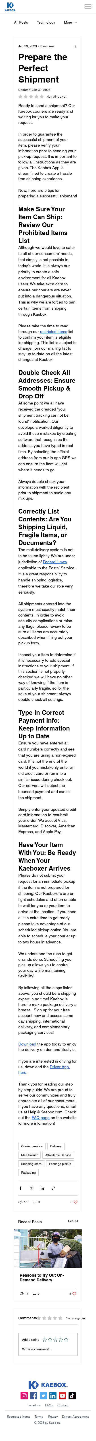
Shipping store (31, 1164)
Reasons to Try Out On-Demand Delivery (42, 1277)
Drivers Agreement (75, 1416)
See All (73, 1221)
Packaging (28, 1172)
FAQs (49, 1405)
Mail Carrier (29, 1155)
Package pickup (60, 1164)
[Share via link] (53, 1188)
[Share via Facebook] (20, 1188)
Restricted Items (18, 1416)
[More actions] (75, 46)
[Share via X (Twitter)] (31, 1188)
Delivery (56, 1146)
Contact (63, 1405)
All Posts (21, 22)
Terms (39, 1416)
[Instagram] (24, 1395)
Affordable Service (58, 1155)
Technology (46, 22)
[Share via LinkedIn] (42, 1188)
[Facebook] (33, 1395)
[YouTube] (62, 1395)
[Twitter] (43, 1395)
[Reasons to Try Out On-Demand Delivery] (48, 1248)
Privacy (53, 1416)
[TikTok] (72, 1395)
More (68, 22)
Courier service (32, 1146)
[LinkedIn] (52, 1395)
